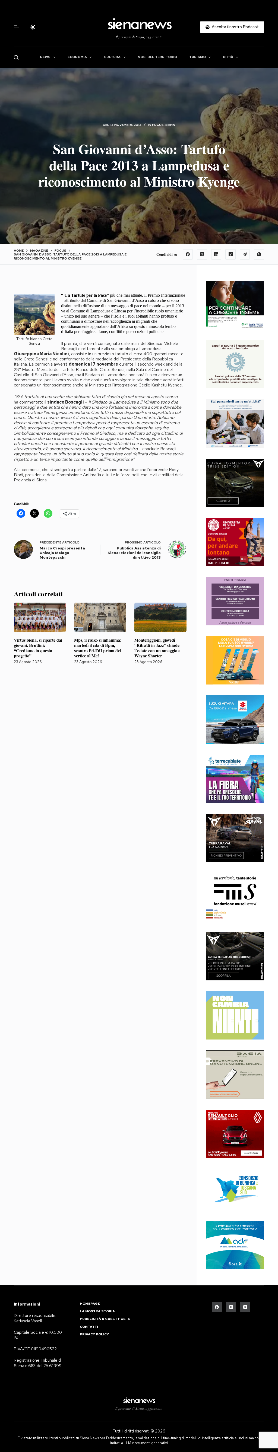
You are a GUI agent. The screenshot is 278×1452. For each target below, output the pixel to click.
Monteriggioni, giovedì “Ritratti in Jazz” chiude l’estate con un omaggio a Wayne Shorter (157, 648)
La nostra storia (97, 1311)
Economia (77, 57)
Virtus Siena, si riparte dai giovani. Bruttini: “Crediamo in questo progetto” (38, 648)
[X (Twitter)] (202, 254)
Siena (170, 125)
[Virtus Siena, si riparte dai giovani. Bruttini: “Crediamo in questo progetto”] (40, 617)
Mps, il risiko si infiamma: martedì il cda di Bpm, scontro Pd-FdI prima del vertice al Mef (97, 648)
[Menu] (16, 27)
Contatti (89, 1327)
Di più (228, 57)
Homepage (90, 1304)
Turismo (197, 57)
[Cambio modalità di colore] (33, 27)
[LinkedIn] (216, 254)
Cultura (112, 57)
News (45, 57)
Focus (158, 125)
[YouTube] (245, 1307)
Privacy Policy (94, 1334)
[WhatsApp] (259, 254)
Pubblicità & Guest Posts (105, 1319)
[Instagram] (231, 1307)
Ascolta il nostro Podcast (235, 27)
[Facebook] (188, 254)
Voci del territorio (157, 57)
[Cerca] (16, 57)
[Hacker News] (230, 254)
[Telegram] (245, 254)
